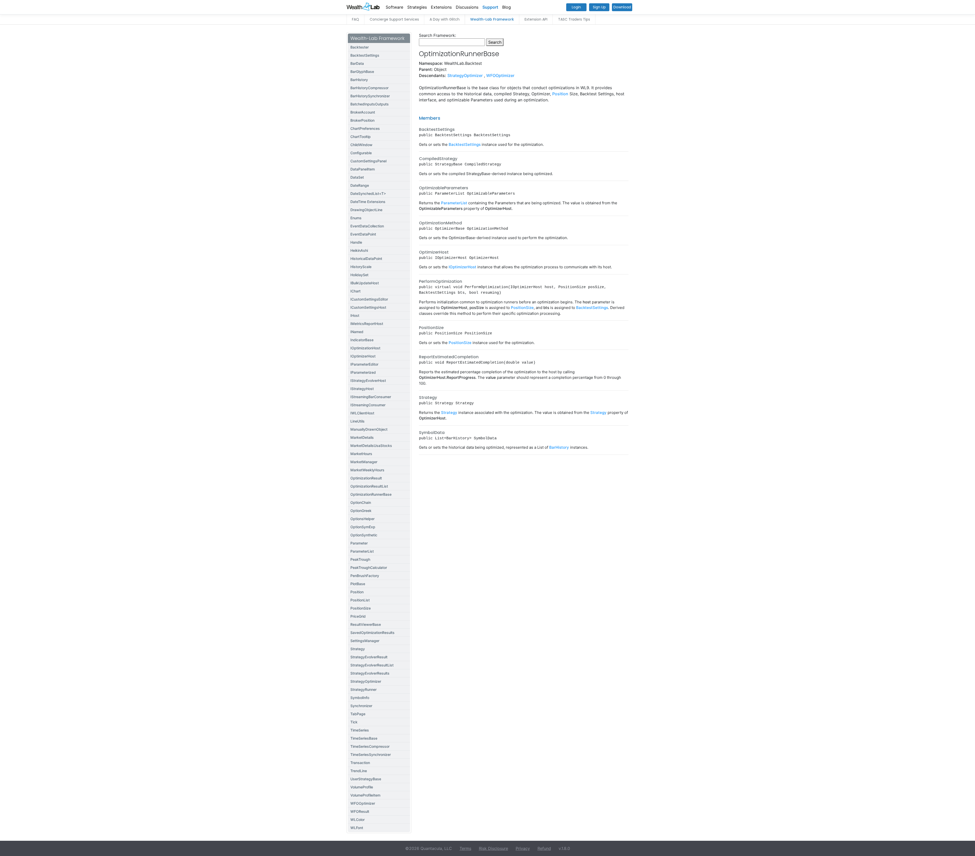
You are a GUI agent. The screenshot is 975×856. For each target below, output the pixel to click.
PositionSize (360, 608)
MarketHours (361, 454)
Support (490, 7)
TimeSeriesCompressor (369, 746)
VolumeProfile (361, 787)
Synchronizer (361, 706)
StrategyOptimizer (365, 681)
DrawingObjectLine (366, 210)
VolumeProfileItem (365, 795)
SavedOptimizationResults (372, 632)
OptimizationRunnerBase (371, 494)
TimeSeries (359, 730)
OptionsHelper (362, 519)
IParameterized (363, 372)
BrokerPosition (362, 120)
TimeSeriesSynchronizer (370, 754)
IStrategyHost (362, 388)
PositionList (360, 600)
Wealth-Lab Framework (492, 19)
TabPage (357, 714)
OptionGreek (360, 510)
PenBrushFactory (364, 575)
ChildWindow (361, 145)
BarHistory (359, 79)
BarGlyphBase (362, 71)
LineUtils (357, 421)
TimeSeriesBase (363, 738)
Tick (354, 722)
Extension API (536, 19)
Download (622, 7)
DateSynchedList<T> (368, 193)
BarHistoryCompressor (369, 88)
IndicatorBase (361, 340)
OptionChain (360, 502)
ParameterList (362, 551)
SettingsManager (364, 641)
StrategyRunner (363, 689)
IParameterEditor (364, 364)
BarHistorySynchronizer (370, 96)
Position (357, 592)
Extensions (441, 7)
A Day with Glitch (445, 19)
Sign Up (599, 7)
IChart (355, 291)
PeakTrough (360, 559)
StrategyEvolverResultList (372, 665)
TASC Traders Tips (574, 19)
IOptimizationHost (365, 348)
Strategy (357, 649)
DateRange (359, 185)
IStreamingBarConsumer (370, 397)
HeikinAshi (359, 250)
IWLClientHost (362, 413)
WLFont (356, 828)
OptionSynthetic (363, 535)
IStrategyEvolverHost (368, 380)
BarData (357, 63)
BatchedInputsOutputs (369, 104)
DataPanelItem (362, 169)
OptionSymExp (362, 527)
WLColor (357, 819)
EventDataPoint (363, 234)
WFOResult (359, 811)
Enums (356, 218)
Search (494, 42)
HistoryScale (360, 266)
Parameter (359, 543)
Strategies (417, 7)
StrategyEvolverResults (369, 673)
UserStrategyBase (365, 779)
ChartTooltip (360, 136)
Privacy (523, 848)
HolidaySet (359, 275)
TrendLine (358, 771)
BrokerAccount (362, 112)
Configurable (361, 153)
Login (576, 7)
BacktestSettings (364, 55)
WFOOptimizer (362, 803)
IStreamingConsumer (367, 405)
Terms (465, 848)
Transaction (360, 762)
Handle (356, 242)
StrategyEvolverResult (368, 657)
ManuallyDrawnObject (368, 429)
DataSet (357, 177)
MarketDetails (362, 437)
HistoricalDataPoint (366, 258)
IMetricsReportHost (366, 323)
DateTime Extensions (367, 201)
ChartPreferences (365, 128)
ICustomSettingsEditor (369, 299)
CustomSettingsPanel (368, 161)
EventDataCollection (367, 226)
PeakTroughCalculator (368, 567)
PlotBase (357, 584)
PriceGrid (358, 616)
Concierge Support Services (394, 19)
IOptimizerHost (363, 356)
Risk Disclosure (493, 848)
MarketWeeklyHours (367, 470)
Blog (506, 7)
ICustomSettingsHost (368, 307)
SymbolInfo (359, 697)
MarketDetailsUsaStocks (371, 445)
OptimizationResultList (369, 486)
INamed (356, 332)
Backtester (359, 47)
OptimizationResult (366, 478)
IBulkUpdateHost (364, 283)
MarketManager (363, 462)
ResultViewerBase (365, 624)
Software (394, 7)
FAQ (355, 19)
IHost (354, 315)
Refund (544, 848)
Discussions (467, 7)
